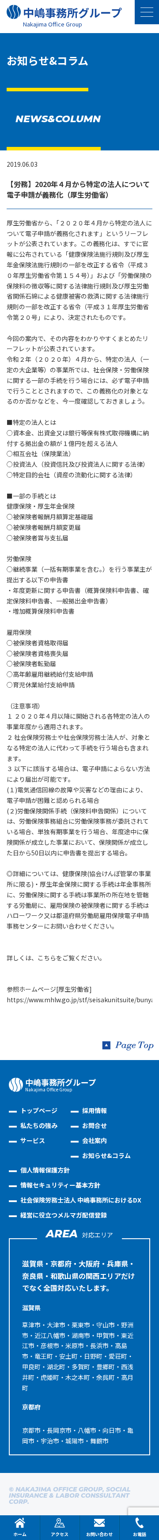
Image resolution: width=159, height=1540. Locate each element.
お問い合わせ (99, 1534)
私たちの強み (38, 1125)
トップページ (38, 1110)
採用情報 (94, 1110)
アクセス (59, 1534)
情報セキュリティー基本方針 (60, 1184)
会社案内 (94, 1140)
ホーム (19, 1534)
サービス (32, 1140)
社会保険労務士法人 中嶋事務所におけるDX (80, 1199)
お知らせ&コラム (106, 1155)
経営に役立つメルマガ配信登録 (63, 1214)
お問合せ (94, 1125)
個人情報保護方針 (45, 1169)
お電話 (139, 1534)
